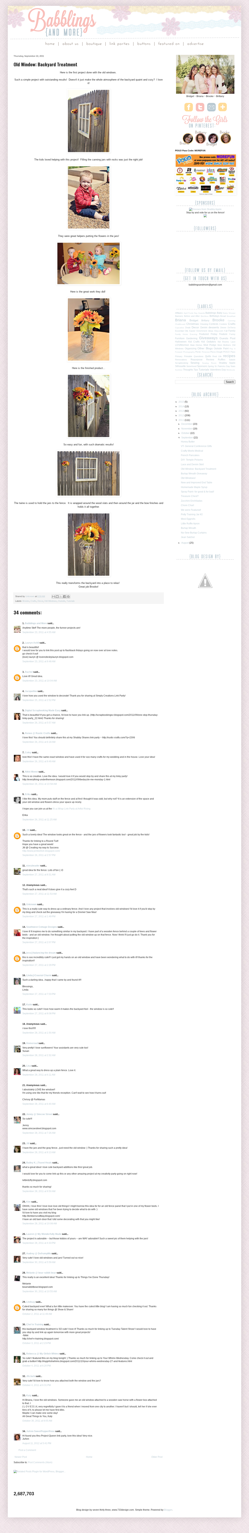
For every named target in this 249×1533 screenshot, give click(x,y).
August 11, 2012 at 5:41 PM (36, 1443)
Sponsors (202, 366)
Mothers (227, 345)
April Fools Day (190, 313)
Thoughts (188, 369)
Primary (178, 356)
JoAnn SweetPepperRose (40, 1431)
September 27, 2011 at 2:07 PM (38, 942)
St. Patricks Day (222, 366)
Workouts (230, 370)
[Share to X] (61, 596)
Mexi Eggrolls (188, 519)
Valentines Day (218, 369)
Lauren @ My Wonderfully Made (43, 1234)
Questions (198, 356)
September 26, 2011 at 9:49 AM (38, 761)
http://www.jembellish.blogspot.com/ (41, 851)
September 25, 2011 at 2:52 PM (38, 700)
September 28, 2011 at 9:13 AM (38, 1152)
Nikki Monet (31, 771)
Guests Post (227, 338)
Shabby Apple (227, 363)
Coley (28, 752)
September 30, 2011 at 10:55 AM (39, 1291)
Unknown (30, 596)
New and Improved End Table (196, 482)
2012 (182, 415)
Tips (196, 369)
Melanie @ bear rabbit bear (41, 1272)
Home (89, 1457)
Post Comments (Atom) (40, 1462)
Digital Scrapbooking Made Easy (43, 710)
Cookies (223, 324)
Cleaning (204, 324)
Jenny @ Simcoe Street (39, 1114)
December (187, 424)
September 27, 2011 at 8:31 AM (38, 874)
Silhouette (180, 366)
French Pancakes (190, 455)
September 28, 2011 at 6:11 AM (38, 1074)
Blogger (168, 1509)
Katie (29, 1004)
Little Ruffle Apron (190, 523)
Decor (40, 601)
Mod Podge (209, 345)
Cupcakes (179, 328)
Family (231, 330)
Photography (189, 352)
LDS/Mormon (182, 345)
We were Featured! (191, 510)
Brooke (26, 601)
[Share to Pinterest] (68, 596)
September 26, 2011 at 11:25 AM (39, 819)
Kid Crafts (194, 341)
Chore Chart (187, 505)
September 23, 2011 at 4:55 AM (38, 632)
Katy (29, 1395)
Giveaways (208, 338)
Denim (203, 327)
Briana (180, 320)
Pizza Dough (216, 352)
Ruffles (221, 359)
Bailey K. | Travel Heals (39, 1162)
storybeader (33, 865)
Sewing (194, 362)
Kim (28, 1201)
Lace (233, 342)
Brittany (205, 320)
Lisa (28, 1065)
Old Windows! (188, 478)
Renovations (181, 359)
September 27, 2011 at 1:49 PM (38, 916)
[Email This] (53, 596)
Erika (28, 794)
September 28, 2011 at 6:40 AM (38, 1104)
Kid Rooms (223, 342)
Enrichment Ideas (204, 331)
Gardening (191, 338)
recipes (229, 356)
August (185, 542)
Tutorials (71, 601)
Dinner (223, 327)
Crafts (33, 601)
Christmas (192, 323)
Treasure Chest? (190, 496)
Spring (211, 366)
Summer (178, 370)
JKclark (30, 1376)
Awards (201, 313)
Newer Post (21, 1457)
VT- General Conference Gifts (196, 446)
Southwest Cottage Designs (41, 927)
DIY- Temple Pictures (192, 459)
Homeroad (32, 1043)
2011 (182, 420)
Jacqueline (31, 691)
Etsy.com (218, 331)
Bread (223, 316)
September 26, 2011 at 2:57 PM (38, 855)
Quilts (208, 356)
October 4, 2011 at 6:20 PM (36, 1365)
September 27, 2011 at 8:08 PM (38, 1013)
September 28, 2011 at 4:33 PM (38, 1243)
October (185, 433)
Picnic (198, 352)
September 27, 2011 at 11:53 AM (39, 894)
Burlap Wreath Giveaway (194, 473)
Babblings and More (36, 623)
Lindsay (30, 1302)
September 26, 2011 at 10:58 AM (39, 784)
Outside (61, 601)
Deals (188, 327)
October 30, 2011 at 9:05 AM (37, 1420)
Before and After (192, 316)
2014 (182, 406)
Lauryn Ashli (32, 642)
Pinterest (206, 352)
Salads (232, 359)
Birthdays (214, 316)
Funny (232, 334)
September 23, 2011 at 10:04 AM (39, 680)
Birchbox (205, 316)
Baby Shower (229, 313)
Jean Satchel (188, 537)
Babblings (210, 313)
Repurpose (197, 359)
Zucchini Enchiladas (191, 500)
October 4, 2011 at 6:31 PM (36, 1385)
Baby (219, 313)
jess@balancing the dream (41, 952)
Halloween (181, 341)
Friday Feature (219, 334)
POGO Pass (229, 352)
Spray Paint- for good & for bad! (197, 491)
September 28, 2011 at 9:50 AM (38, 1191)
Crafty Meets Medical (192, 450)
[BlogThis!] (57, 596)
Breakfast (231, 316)
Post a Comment (27, 1450)
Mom (219, 345)
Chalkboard (180, 324)
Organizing (190, 348)
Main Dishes (196, 345)
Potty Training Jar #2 (192, 514)
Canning (231, 321)
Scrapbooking (181, 363)
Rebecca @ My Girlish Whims (42, 1353)
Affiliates (179, 313)
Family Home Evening (186, 334)
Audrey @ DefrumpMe (38, 1253)
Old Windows (50, 601)
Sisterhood (191, 366)
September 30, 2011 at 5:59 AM (38, 1262)
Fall (225, 331)
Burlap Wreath (188, 528)
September (187, 437)
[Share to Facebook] (65, 596)
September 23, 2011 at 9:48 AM (38, 661)
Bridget (193, 320)
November (187, 428)
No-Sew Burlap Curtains (194, 532)
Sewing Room (209, 363)
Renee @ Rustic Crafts (37, 733)
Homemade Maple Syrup (194, 487)
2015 (182, 401)
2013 (182, 411)
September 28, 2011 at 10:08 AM (39, 1223)
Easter (192, 331)
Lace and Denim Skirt (192, 464)
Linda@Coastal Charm (38, 975)
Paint (226, 348)
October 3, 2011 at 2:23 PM (36, 1343)
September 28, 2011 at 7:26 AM (38, 1133)
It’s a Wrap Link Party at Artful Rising (71, 808)
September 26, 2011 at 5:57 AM (38, 722)
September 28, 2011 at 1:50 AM (38, 1032)
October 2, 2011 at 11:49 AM (37, 1314)
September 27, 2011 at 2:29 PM (38, 965)
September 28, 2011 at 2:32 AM (38, 1055)
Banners (179, 316)
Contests (213, 324)
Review (210, 359)
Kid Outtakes (208, 341)
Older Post (156, 1457)
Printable (188, 356)
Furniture (180, 338)
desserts (214, 327)
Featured (204, 334)
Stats (233, 366)
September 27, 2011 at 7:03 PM (38, 994)
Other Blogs (205, 348)
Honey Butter (188, 441)
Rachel (29, 672)
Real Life (217, 356)
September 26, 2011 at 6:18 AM (38, 742)
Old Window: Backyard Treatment (198, 469)
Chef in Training (34, 1324)
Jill (27, 830)
